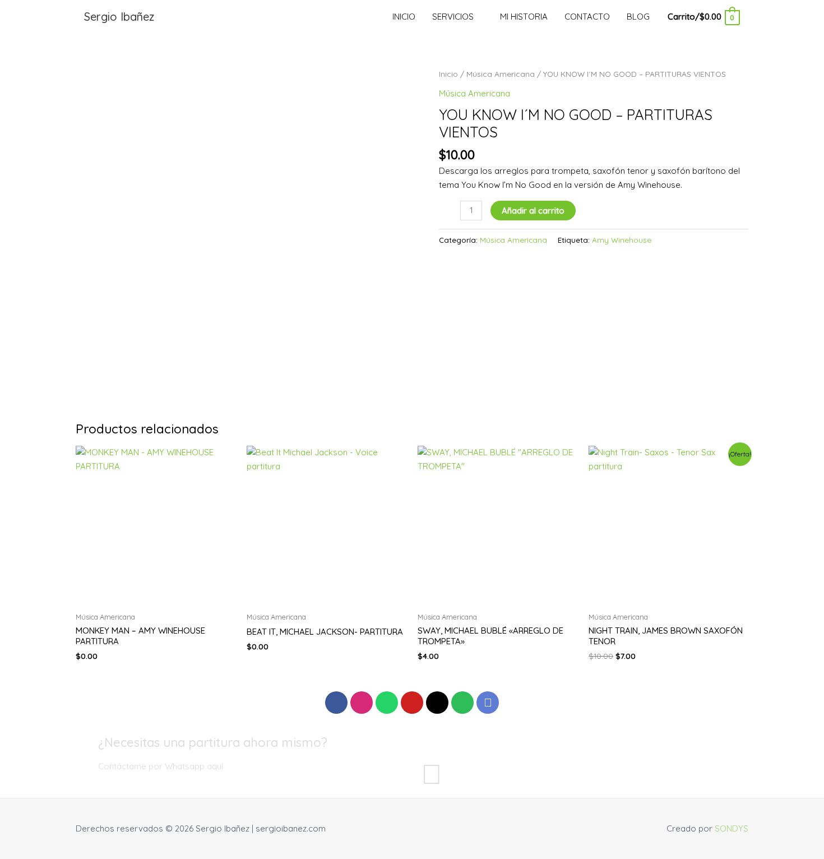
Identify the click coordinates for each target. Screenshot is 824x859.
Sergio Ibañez (119, 17)
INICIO (403, 16)
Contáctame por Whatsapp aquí (160, 766)
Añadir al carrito (533, 210)
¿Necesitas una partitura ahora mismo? (212, 742)
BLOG (638, 16)
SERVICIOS (453, 16)
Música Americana (500, 73)
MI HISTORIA (524, 16)
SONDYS (731, 828)
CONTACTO (587, 16)
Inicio (448, 73)
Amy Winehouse (621, 239)
